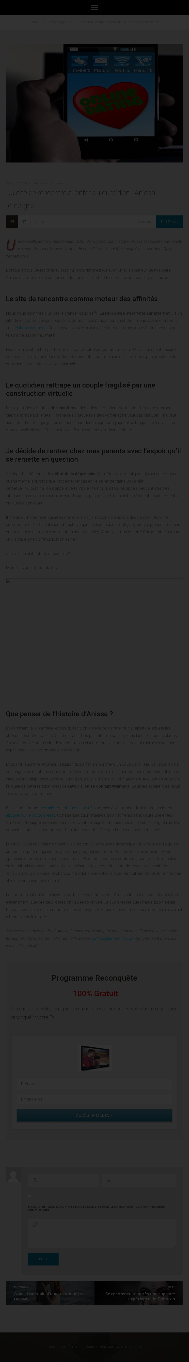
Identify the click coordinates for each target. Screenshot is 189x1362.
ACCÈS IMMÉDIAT (97, 250)
